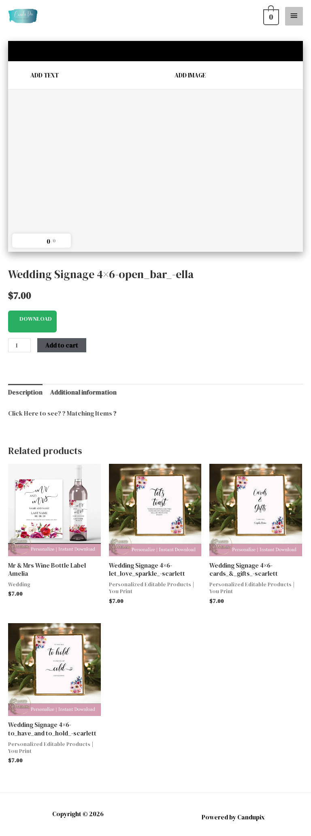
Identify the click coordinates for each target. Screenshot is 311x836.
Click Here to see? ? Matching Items (60, 413)
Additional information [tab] (83, 392)
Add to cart (61, 345)
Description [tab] (25, 392)
